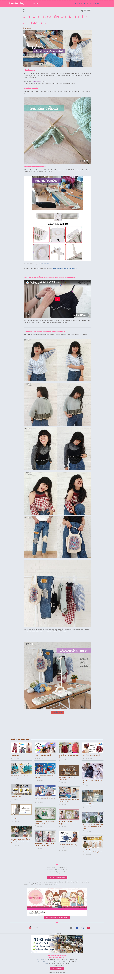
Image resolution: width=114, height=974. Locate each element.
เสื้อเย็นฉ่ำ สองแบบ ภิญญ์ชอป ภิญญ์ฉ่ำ (69, 756)
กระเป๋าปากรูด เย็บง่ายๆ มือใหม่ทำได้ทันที (92, 781)
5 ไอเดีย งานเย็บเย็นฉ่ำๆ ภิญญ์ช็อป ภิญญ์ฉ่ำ (44, 777)
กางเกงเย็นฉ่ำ (15, 755)
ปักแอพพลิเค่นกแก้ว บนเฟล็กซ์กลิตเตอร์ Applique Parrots (44, 822)
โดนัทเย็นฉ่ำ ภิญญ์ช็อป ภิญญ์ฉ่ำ (91, 755)
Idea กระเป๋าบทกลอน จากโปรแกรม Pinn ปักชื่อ (20, 818)
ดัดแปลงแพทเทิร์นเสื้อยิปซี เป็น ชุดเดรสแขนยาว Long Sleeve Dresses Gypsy (93, 826)
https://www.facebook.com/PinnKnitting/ (65, 269)
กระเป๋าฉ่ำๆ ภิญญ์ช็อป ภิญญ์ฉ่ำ (19, 776)
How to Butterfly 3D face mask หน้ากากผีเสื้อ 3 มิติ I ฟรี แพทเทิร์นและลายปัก (68, 846)
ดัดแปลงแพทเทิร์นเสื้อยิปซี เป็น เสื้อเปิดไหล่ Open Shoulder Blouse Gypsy (20, 841)
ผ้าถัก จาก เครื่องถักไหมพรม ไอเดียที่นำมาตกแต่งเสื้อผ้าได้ (69, 801)
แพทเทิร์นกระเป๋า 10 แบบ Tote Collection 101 (67, 778)
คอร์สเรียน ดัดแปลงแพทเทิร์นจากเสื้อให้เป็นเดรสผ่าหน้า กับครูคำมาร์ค (92, 851)
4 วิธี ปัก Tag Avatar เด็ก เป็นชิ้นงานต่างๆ (45, 799)
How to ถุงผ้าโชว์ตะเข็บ (89, 804)
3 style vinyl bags (16, 796)
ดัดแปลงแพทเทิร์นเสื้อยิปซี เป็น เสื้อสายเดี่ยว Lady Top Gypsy (44, 845)
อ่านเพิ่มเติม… (45, 264)
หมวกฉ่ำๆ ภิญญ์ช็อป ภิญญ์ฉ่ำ (43, 755)
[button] (86, 10)
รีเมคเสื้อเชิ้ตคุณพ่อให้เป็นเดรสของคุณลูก (68, 823)
